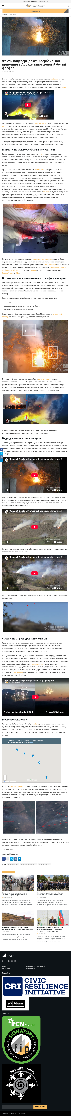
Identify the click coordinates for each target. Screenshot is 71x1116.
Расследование (12, 14)
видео (63, 87)
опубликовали (40, 123)
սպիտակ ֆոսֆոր (44, 864)
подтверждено (37, 664)
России (5, 273)
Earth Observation (16, 786)
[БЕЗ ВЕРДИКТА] (32, 890)
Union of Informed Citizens (18, 1113)
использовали (50, 265)
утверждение (17, 672)
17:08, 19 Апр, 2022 (7, 897)
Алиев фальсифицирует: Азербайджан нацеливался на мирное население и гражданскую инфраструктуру (50, 929)
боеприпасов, (40, 170)
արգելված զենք (13, 864)
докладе (46, 192)
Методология (6, 968)
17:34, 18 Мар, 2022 (42, 933)
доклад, (5, 126)
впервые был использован (41, 259)
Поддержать (35, 11)
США (17, 273)
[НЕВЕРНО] (66, 924)
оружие (41, 154)
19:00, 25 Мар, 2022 (7, 931)
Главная (4, 14)
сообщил (35, 724)
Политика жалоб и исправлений (35, 966)
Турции (11, 273)
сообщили (54, 79)
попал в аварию (44, 379)
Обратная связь (30, 968)
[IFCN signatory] (21, 1040)
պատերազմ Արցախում (28, 864)
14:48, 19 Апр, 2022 (42, 897)
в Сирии (33, 270)
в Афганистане (17, 270)
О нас (4, 966)
